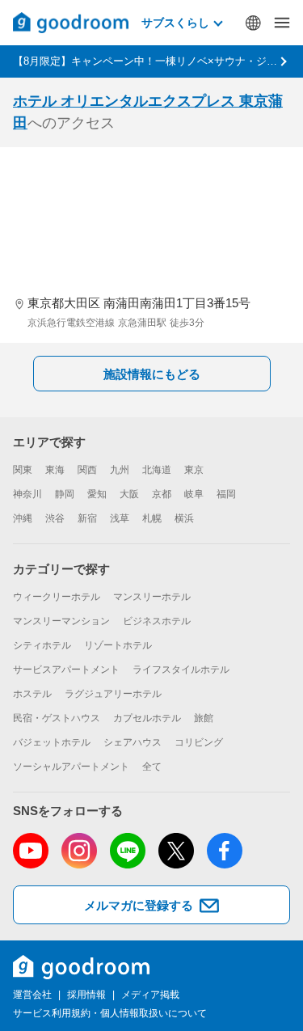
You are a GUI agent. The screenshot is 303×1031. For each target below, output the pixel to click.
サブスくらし (175, 22)
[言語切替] (253, 22)
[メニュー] (282, 22)
